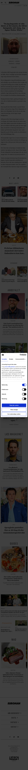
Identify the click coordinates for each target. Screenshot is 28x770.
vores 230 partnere (10, 366)
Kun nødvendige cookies (14, 414)
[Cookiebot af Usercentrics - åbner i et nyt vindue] (20, 355)
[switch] (24, 389)
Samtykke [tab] (4, 359)
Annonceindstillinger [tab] (21, 359)
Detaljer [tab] (11, 359)
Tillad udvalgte (14, 409)
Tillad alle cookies (14, 405)
